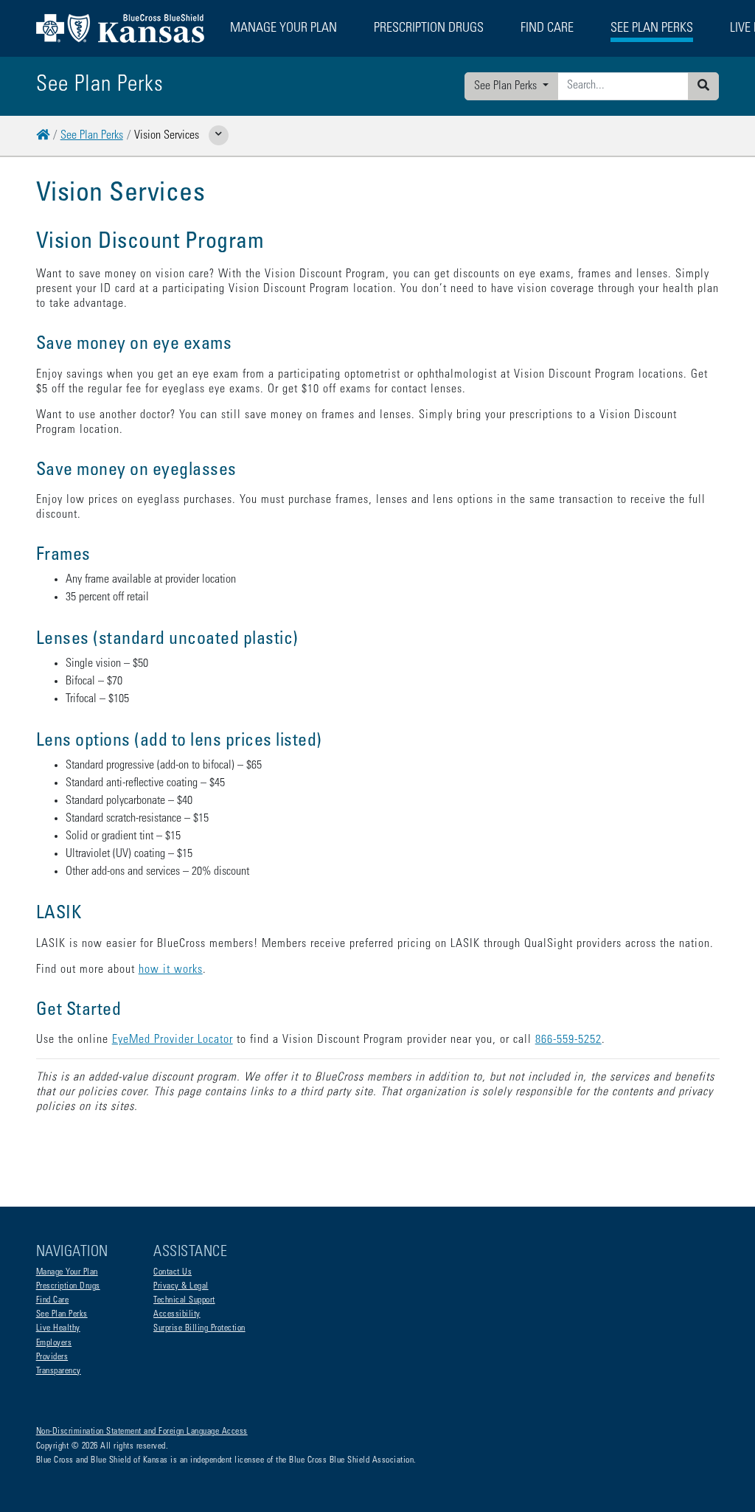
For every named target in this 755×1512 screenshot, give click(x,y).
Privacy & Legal (181, 1286)
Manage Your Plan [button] (283, 28)
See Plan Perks (507, 86)
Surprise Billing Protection (199, 1328)
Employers (54, 1343)
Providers (52, 1357)
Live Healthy (58, 1328)
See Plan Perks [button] (651, 28)
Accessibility (177, 1314)
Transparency (58, 1371)
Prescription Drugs (429, 28)
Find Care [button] (547, 28)
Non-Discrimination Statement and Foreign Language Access (142, 1431)
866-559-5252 (568, 1040)
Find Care (52, 1300)
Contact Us (172, 1272)
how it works (171, 970)
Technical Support (184, 1300)
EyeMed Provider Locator (172, 1040)
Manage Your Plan (67, 1272)
